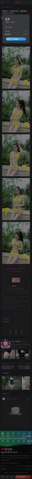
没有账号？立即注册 (9, 22)
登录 (16, 39)
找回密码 (25, 34)
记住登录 (8, 34)
